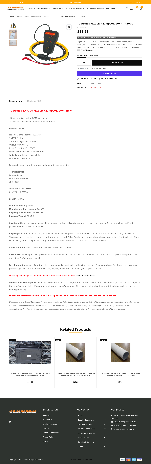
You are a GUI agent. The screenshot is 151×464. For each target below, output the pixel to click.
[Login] (131, 8)
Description (15, 101)
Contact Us (47, 420)
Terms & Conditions (51, 432)
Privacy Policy (48, 437)
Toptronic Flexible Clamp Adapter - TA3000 (105, 23)
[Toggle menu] (104, 420)
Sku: (79, 83)
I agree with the (92, 68)
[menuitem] (31, 8)
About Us (46, 415)
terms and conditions (98, 68)
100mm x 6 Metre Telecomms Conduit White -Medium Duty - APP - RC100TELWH (75, 374)
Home (11, 16)
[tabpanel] (30, 365)
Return (45, 441)
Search (46, 428)
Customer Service (50, 424)
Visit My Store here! (85, 275)
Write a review (81, 27)
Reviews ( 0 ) (34, 101)
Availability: (82, 87)
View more (89, 50)
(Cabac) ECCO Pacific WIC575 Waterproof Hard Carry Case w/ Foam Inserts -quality (30, 374)
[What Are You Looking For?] (126, 8)
